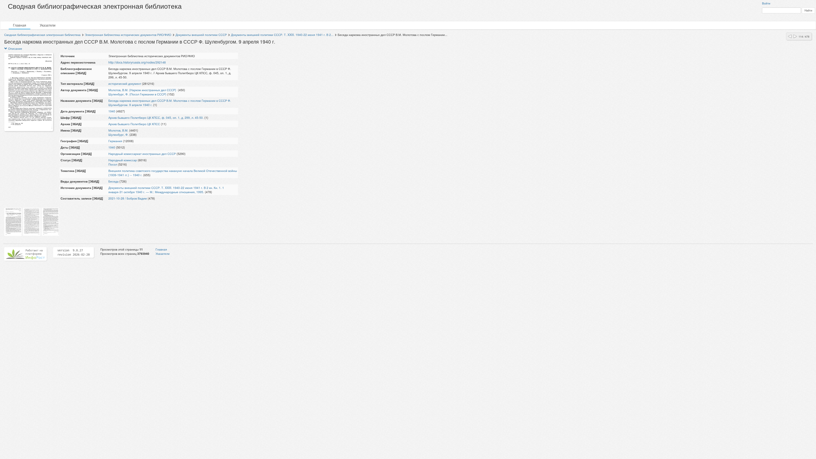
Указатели (47, 25)
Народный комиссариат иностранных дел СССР (142, 154)
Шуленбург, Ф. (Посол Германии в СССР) (137, 94)
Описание (14, 48)
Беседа (113, 181)
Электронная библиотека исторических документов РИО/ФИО (128, 35)
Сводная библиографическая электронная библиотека (42, 35)
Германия (115, 141)
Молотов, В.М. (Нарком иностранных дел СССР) (142, 90)
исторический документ (124, 83)
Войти (766, 3)
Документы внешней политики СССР (201, 35)
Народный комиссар (122, 160)
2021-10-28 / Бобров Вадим (127, 198)
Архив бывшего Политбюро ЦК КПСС (134, 124)
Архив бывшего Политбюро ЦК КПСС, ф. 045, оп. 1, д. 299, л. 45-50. (156, 117)
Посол (112, 164)
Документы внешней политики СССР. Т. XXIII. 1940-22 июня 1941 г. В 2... (282, 35)
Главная (19, 25)
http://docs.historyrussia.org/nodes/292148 (137, 62)
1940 (111, 111)
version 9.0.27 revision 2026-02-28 (73, 252)
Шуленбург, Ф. (118, 134)
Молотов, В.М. (118, 130)
